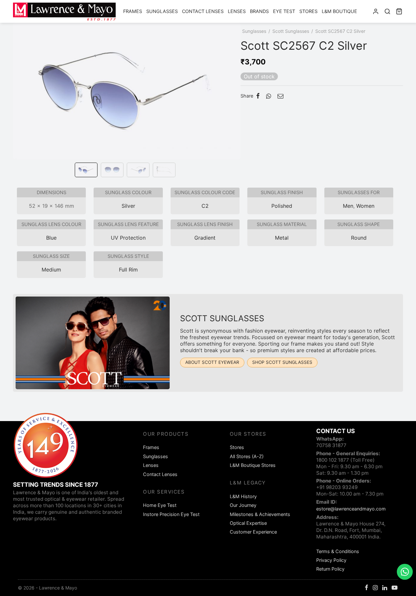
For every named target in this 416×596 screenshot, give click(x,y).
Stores (308, 11)
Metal (282, 237)
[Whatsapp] (269, 96)
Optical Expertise (248, 523)
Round (359, 237)
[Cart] (399, 11)
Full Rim (128, 269)
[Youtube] (394, 588)
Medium (51, 269)
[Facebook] (257, 96)
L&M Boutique (339, 11)
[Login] (376, 11)
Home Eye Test (159, 505)
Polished (281, 206)
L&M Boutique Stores (253, 465)
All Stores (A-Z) (247, 456)
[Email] (280, 96)
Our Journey (243, 505)
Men (348, 206)
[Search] (387, 11)
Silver (128, 206)
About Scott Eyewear (212, 362)
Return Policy (330, 569)
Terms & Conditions (337, 551)
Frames (132, 11)
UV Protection (128, 237)
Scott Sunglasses (290, 31)
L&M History (243, 496)
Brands (259, 11)
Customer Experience (253, 532)
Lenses (237, 11)
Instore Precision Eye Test (171, 514)
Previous (19, 100)
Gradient (204, 237)
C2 (205, 206)
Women (365, 206)
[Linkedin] (385, 588)
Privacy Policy (331, 560)
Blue (51, 237)
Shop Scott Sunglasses (282, 362)
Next (234, 100)
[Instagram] (375, 588)
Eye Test (284, 11)
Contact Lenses (203, 11)
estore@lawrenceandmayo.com (351, 508)
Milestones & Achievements (260, 514)
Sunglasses (162, 11)
